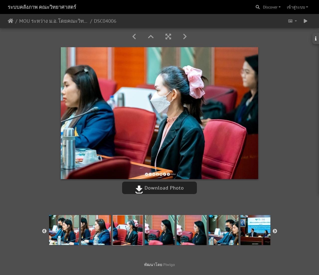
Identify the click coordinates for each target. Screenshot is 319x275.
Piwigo (169, 264)
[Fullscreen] (168, 36)
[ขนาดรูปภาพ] (292, 21)
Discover (270, 6)
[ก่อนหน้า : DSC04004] (134, 36)
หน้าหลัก (10, 21)
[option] (64, 230)
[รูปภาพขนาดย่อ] (151, 36)
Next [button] (274, 231)
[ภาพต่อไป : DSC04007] (185, 36)
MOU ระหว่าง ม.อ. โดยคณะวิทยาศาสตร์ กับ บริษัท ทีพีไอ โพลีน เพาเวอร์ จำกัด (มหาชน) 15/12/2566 (53, 21)
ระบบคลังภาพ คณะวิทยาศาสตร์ (42, 7)
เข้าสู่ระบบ (296, 6)
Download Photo (163, 188)
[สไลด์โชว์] (305, 21)
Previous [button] (44, 231)
